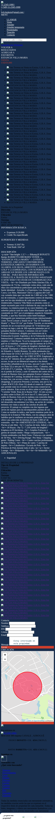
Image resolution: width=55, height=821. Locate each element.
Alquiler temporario (15, 27)
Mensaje (5, 644)
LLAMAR (11, 19)
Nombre (4, 623)
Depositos (6, 793)
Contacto (11, 35)
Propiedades (12, 30)
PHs (4, 790)
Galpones (6, 795)
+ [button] (5, 655)
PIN (3, 629)
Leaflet (28, 720)
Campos (6, 785)
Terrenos (6, 770)
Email (3, 635)
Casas (5, 775)
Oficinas (6, 780)
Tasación (11, 32)
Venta (9, 22)
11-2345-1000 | (10, 733)
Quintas (5, 778)
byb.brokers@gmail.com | (12, 12)
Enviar (4, 647)
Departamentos (9, 773)
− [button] (5, 659)
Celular (4, 632)
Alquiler (10, 24)
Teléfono (5, 626)
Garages (6, 788)
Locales (5, 783)
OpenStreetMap (39, 720)
